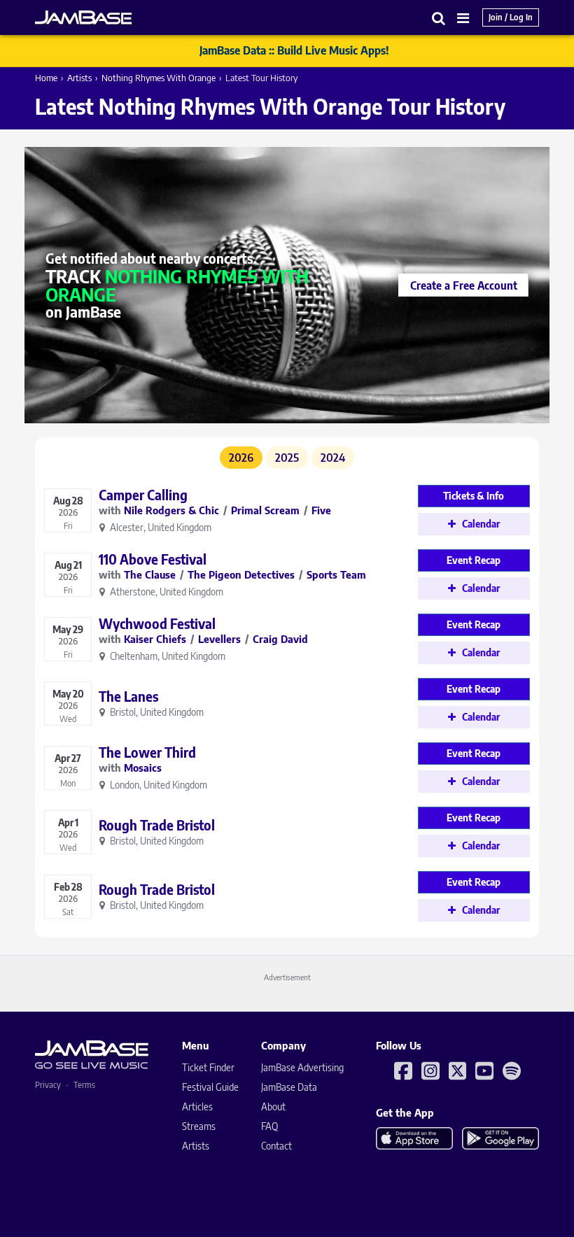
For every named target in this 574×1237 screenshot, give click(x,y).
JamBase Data (289, 1087)
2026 (241, 458)
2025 (287, 458)
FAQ (269, 1126)
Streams (199, 1126)
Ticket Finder (208, 1067)
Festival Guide (210, 1087)
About (273, 1106)
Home (46, 77)
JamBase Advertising (302, 1067)
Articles (197, 1106)
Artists (79, 77)
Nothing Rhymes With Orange (159, 77)
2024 (333, 458)
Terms (84, 1085)
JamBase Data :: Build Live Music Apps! (294, 50)
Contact (276, 1146)
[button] (438, 17)
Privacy (48, 1085)
